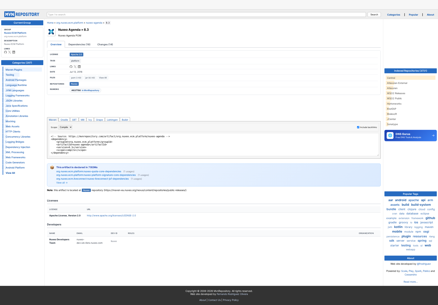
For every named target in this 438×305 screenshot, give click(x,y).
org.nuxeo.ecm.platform (69, 22)
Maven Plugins (14, 69)
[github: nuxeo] (5, 52)
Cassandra (411, 274)
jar (90, 77)
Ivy (90, 119)
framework (417, 218)
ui (421, 245)
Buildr (125, 119)
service (411, 240)
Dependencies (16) (79, 44)
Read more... (411, 281)
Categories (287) (22, 62)
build (406, 204)
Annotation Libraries (17, 115)
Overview (56, 44)
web (428, 245)
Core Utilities (13, 110)
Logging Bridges (15, 141)
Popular (413, 14)
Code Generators (15, 162)
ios (416, 222)
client (402, 209)
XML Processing (15, 152)
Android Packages (16, 79)
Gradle (64, 119)
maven (429, 227)
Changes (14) (105, 44)
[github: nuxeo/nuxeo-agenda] (71, 66)
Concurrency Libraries (18, 136)
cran (395, 213)
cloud (422, 209)
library (409, 227)
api (423, 200)
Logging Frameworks (18, 95)
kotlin (398, 227)
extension (404, 218)
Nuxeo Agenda (69, 29)
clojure (412, 209)
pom (76, 77)
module (409, 231)
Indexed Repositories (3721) (410, 70)
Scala (404, 270)
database (412, 213)
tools (416, 245)
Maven (52, 119)
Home (50, 22)
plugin (406, 236)
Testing (10, 74)
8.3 (86, 29)
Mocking (10, 121)
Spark (418, 270)
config (431, 209)
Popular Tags (410, 193)
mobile (397, 231)
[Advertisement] (219, 4)
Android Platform (15, 167)
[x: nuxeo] (9, 52)
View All (103, 77)
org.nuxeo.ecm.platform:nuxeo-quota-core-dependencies (89, 171)
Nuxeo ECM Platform (15, 32)
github (430, 218)
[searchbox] (206, 14)
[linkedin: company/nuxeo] (13, 52)
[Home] (22, 16)
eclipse (425, 213)
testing (406, 245)
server (400, 240)
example (391, 218)
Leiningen (112, 119)
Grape (99, 119)
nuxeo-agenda (94, 22)
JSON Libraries (14, 100)
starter (395, 245)
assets (395, 204)
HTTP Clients (13, 131)
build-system (421, 204)
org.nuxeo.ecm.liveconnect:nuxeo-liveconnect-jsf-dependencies (93, 178)
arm (430, 200)
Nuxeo (74, 84)
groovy (404, 222)
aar (391, 200)
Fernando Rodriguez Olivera (232, 294)
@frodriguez (424, 263)
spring (422, 240)
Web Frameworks (15, 157)
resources (420, 236)
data (402, 213)
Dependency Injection (18, 147)
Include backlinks (368, 127)
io (411, 222)
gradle (392, 222)
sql (430, 240)
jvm (390, 227)
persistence (393, 236)
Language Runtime (16, 85)
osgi (426, 231)
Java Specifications (17, 105)
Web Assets (13, 126)
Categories (393, 14)
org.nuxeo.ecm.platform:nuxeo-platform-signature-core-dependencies (96, 174)
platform (75, 60)
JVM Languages (15, 90)
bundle (392, 209)
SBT (74, 119)
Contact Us (214, 300)
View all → (62, 182)
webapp (410, 249)
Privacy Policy (231, 300)
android (401, 200)
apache (414, 200)
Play (411, 270)
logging (418, 227)
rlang (432, 236)
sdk (392, 240)
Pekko (426, 270)
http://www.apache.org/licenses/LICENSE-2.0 (111, 215)
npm (418, 231)
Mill (82, 119)
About (430, 14)
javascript (426, 222)
